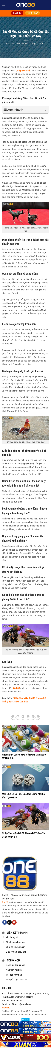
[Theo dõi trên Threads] (9, 922)
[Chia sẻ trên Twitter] (23, 717)
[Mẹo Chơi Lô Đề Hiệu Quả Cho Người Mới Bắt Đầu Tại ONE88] (25, 777)
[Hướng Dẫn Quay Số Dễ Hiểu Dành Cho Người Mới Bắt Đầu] (25, 738)
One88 (5, 902)
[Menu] (3, 4)
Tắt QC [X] (25, 1019)
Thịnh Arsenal (38, 44)
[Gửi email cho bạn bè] (28, 717)
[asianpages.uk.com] (25, 5)
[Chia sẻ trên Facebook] (18, 717)
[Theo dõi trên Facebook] (4, 922)
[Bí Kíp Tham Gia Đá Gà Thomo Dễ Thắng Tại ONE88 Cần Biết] (25, 816)
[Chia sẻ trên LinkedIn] (37, 717)
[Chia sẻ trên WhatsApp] (13, 717)
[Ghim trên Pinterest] (33, 717)
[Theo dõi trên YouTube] (14, 922)
